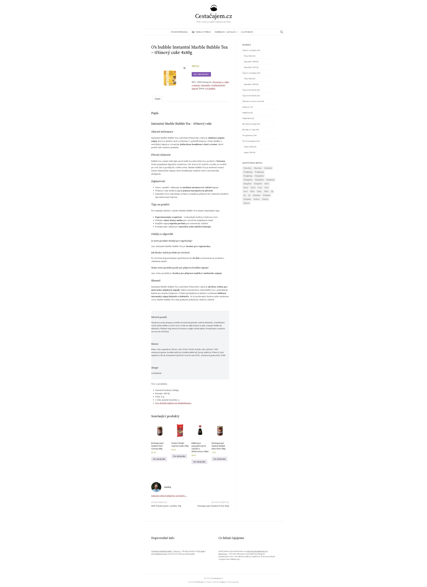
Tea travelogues (249, 141)
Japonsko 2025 (250, 67)
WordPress (199, 582)
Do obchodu (201, 74)
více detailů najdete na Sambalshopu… (173, 403)
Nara (260, 187)
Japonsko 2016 (250, 61)
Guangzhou (259, 176)
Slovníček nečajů (249, 124)
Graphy (222, 582)
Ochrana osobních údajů (161, 551)
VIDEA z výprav (203, 32)
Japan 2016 (248, 152)
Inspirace (246, 107)
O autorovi (247, 32)
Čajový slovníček (249, 90)
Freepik (201, 551)
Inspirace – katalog (225, 32)
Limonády (205, 85)
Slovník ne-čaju (248, 129)
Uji (272, 191)
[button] (185, 68)
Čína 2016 (248, 56)
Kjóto (267, 184)
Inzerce (177, 551)
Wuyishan (256, 195)
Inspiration (247, 118)
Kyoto (246, 187)
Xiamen (257, 199)
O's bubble (210, 88)
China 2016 (248, 147)
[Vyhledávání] (282, 32)
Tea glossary (247, 135)
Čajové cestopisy (249, 50)
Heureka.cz (218, 82)
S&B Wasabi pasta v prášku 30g (166, 506)
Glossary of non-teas (251, 101)
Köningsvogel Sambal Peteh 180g (213, 506)
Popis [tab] (157, 98)
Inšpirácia (246, 112)
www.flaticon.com (159, 554)
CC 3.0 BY (190, 554)
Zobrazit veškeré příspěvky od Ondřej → (169, 496)
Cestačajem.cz (213, 16)
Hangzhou (270, 180)
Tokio (252, 191)
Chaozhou (247, 168)
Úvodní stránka (179, 32)
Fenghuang (248, 172)
